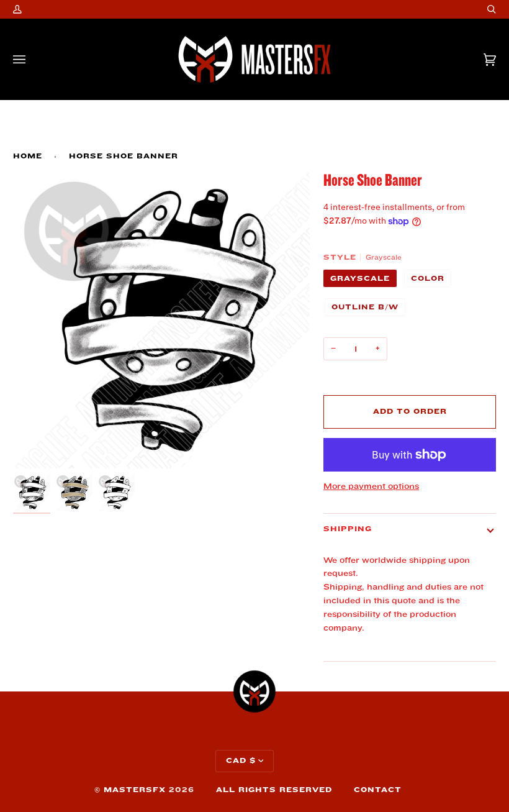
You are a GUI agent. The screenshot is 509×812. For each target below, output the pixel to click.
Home (27, 156)
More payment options (371, 486)
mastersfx (135, 790)
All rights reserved (274, 790)
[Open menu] (31, 59)
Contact (378, 790)
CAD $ (241, 761)
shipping (347, 529)
